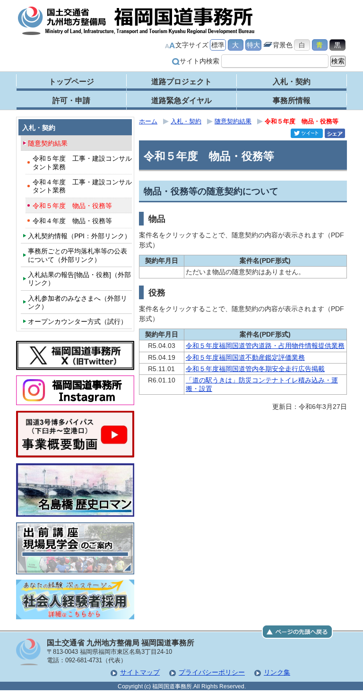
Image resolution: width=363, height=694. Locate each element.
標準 (218, 45)
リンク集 (277, 672)
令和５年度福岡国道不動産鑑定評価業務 (245, 357)
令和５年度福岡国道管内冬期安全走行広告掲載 (255, 369)
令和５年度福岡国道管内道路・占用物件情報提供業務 (265, 345)
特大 (253, 45)
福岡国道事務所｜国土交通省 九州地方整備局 (136, 21)
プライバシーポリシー (212, 672)
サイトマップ (140, 672)
